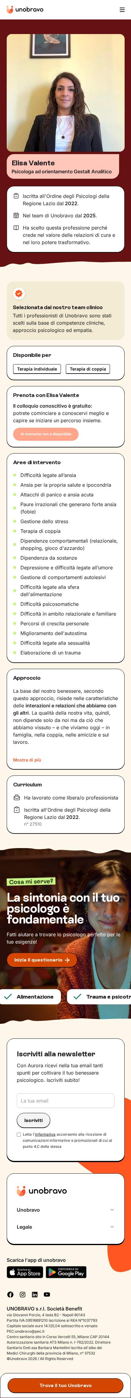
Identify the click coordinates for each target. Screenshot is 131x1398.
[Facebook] (10, 1294)
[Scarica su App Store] (25, 1272)
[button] (121, 10)
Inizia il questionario (38, 960)
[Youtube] (47, 1294)
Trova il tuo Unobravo (65, 1385)
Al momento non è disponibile (45, 434)
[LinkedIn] (34, 1294)
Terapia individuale (37, 368)
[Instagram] (22, 1294)
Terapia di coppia (88, 368)
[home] (25, 10)
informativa (45, 1134)
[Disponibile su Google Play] (66, 1272)
